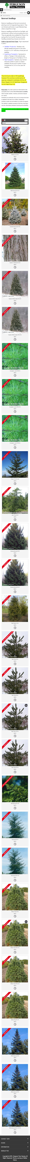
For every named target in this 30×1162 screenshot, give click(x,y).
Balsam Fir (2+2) (15, 154)
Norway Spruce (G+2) (15, 587)
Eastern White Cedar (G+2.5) (15, 298)
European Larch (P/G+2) (15, 443)
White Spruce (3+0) (15, 1092)
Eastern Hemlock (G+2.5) (15, 262)
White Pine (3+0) (15, 911)
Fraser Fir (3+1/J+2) (15, 479)
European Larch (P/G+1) (15, 371)
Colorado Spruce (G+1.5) (15, 226)
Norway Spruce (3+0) (15, 551)
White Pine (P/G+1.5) (15, 947)
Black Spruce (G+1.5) (15, 190)
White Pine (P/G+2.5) (15, 983)
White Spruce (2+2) (15, 1056)
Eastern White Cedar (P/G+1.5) (15, 334)
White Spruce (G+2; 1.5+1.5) (15, 1128)
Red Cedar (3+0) (15, 623)
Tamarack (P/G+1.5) (15, 875)
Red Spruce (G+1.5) (15, 803)
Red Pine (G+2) (15, 695)
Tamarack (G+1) (15, 839)
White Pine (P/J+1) (15, 1019)
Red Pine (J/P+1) (15, 731)
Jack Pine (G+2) (15, 515)
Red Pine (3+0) (15, 659)
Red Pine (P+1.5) (15, 767)
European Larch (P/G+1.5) (15, 407)
